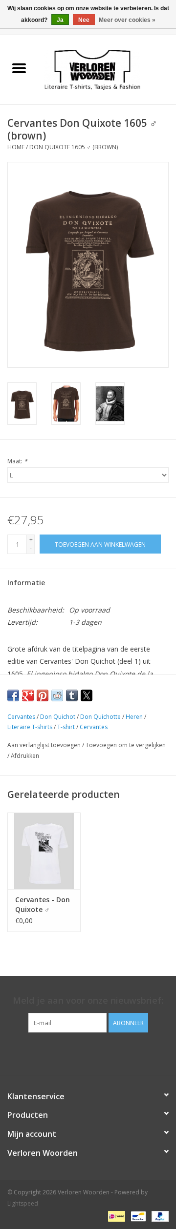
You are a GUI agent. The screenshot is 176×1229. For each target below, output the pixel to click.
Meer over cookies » (127, 20)
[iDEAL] (115, 1215)
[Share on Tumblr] (72, 695)
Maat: (17, 461)
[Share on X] (86, 695)
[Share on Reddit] (57, 695)
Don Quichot (57, 717)
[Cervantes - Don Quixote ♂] (44, 851)
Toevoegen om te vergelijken (126, 745)
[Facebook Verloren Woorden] (79, 1052)
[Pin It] (42, 695)
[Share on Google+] (28, 695)
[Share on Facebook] (13, 695)
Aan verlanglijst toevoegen (44, 745)
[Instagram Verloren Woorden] (97, 1052)
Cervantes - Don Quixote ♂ (42, 904)
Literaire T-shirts (29, 727)
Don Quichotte (100, 717)
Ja (60, 20)
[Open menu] (19, 68)
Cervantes (21, 717)
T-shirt (66, 727)
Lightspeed (22, 1203)
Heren (134, 717)
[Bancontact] (137, 1215)
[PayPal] (158, 1215)
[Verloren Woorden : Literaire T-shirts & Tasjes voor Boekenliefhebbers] (107, 69)
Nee (83, 20)
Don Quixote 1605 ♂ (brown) (73, 147)
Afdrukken (25, 756)
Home (15, 147)
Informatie (26, 582)
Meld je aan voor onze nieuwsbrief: (88, 1000)
